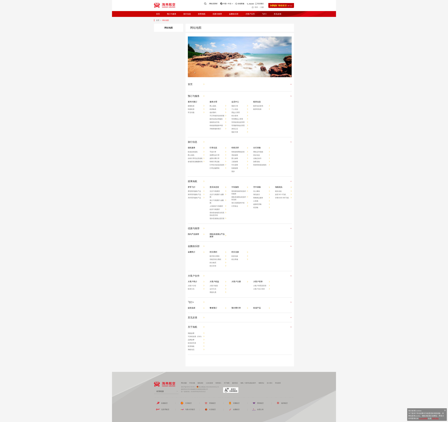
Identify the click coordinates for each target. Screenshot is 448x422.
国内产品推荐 (193, 234)
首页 (158, 14)
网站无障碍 (213, 4)
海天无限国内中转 (238, 203)
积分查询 (234, 116)
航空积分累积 (214, 256)
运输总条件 (257, 158)
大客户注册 (236, 282)
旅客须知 (256, 162)
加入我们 (269, 383)
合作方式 (213, 289)
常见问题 (191, 112)
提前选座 (191, 308)
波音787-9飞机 (280, 194)
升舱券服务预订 (215, 129)
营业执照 (278, 383)
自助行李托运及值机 (195, 158)
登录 (256, 7)
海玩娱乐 (256, 194)
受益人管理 (235, 112)
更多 (233, 171)
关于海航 (226, 383)
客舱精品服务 (258, 198)
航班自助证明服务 (216, 119)
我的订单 (234, 106)
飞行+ (264, 14)
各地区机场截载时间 (195, 162)
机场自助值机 (193, 152)
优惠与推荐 (217, 14)
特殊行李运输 (214, 162)
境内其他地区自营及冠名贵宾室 (217, 214)
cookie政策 (209, 383)
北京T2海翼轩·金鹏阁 (217, 196)
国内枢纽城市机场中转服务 (238, 192)
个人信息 (234, 109)
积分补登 (213, 266)
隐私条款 (200, 383)
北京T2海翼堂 (215, 191)
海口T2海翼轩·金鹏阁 (217, 201)
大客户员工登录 (259, 289)
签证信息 (256, 155)
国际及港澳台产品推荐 (217, 235)
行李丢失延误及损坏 (217, 165)
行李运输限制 (214, 168)
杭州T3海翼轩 (215, 209)
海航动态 (191, 349)
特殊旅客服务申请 (216, 125)
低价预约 (213, 112)
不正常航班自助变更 (217, 116)
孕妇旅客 (234, 155)
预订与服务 (171, 14)
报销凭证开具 (214, 122)
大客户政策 (214, 286)
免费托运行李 (214, 155)
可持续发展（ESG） (195, 336)
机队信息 (278, 191)
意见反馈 (277, 14)
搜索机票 (191, 106)
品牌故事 (191, 340)
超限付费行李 (214, 158)
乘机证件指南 (258, 152)
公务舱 (255, 201)
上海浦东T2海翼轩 (216, 206)
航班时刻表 (257, 109)
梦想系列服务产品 (194, 191)
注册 (262, 7)
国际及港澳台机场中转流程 (238, 198)
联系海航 (191, 346)
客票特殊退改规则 (259, 165)
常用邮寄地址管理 (238, 125)
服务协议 (235, 383)
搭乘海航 (201, 14)
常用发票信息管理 (238, 122)
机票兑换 (234, 256)
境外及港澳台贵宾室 (217, 218)
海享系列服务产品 (194, 194)
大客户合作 (250, 14)
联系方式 (191, 289)
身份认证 (234, 129)
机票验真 (213, 109)
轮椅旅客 (234, 168)
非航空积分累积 (215, 259)
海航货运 (261, 383)
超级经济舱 (257, 204)
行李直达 (234, 206)
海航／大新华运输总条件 (248, 383)
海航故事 (191, 333)
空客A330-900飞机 (282, 198)
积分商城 (234, 259)
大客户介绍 (192, 286)
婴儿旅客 (234, 158)
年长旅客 (234, 165)
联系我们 (218, 383)
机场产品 (257, 308)
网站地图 (184, 383)
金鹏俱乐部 (233, 14)
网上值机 (213, 106)
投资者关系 (192, 343)
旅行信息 (187, 14)
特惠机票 (191, 109)
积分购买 (213, 263)
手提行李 (213, 152)
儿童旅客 (234, 162)
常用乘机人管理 (237, 119)
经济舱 (255, 207)
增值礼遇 (213, 292)
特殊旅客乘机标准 (238, 152)
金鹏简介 (191, 252)
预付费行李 (236, 308)
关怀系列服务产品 (194, 198)
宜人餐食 (256, 191)
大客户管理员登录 (259, 286)
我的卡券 (234, 132)
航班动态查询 (258, 106)
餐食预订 (213, 308)
